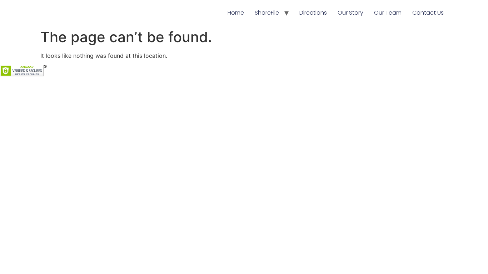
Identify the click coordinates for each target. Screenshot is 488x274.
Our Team (388, 13)
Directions (313, 13)
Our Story (350, 13)
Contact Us (428, 13)
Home (236, 13)
